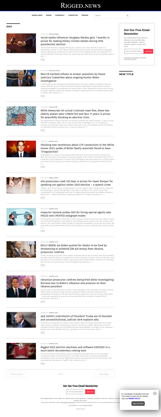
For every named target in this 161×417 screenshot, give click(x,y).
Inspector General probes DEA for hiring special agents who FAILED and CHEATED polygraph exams (76, 214)
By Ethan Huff (53, 107)
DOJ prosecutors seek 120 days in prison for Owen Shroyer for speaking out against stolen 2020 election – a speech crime (77, 183)
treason (84, 15)
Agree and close (138, 403)
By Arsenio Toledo (55, 70)
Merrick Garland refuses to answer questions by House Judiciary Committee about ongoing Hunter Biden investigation (73, 77)
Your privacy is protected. (131, 57)
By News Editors (54, 178)
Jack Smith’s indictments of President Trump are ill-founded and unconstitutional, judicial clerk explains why (76, 318)
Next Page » (104, 374)
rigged (48, 15)
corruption (73, 15)
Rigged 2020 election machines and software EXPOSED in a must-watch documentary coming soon (75, 349)
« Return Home (16, 374)
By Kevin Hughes (54, 34)
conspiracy (60, 15)
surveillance (37, 15)
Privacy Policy (80, 409)
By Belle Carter (53, 141)
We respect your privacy (68, 402)
